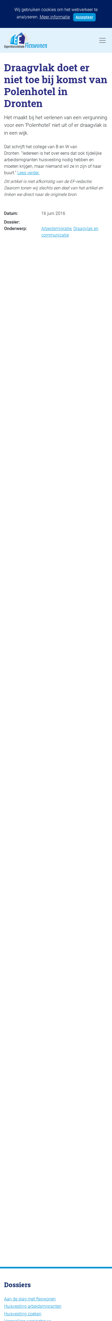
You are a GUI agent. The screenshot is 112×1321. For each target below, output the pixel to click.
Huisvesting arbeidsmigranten (32, 1306)
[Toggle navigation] (102, 40)
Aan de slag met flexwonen (30, 1298)
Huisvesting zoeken (22, 1313)
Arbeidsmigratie (56, 228)
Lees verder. (28, 172)
